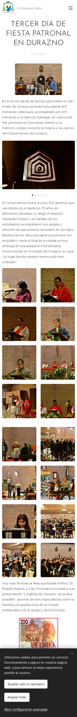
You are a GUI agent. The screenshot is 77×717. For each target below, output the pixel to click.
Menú (70, 8)
